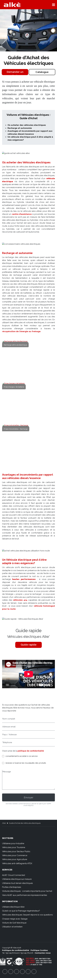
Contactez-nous (43, 953)
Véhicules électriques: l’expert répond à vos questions (27, 915)
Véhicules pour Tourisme (13, 847)
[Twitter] (16, 971)
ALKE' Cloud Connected (13, 875)
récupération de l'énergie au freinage (21, 331)
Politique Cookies (39, 950)
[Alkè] (12, 4)
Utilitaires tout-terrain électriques (17, 883)
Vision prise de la (23, 751)
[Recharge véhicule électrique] (28, 359)
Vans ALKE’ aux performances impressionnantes (24, 895)
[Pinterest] (28, 971)
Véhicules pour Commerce (14, 855)
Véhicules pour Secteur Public (16, 851)
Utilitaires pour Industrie (13, 843)
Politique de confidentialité (15, 950)
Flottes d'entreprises (11, 887)
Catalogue (42, 72)
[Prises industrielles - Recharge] (28, 443)
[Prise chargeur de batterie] (28, 402)
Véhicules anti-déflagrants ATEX (17, 863)
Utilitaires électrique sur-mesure (17, 879)
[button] (53, 4)
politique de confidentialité (30, 751)
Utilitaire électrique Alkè (13, 907)
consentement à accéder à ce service (21, 756)
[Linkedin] (34, 971)
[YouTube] (10, 971)
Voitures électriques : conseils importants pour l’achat (27, 891)
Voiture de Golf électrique (14, 923)
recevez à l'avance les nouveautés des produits (25, 763)
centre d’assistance (22, 214)
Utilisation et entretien (12, 927)
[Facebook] (5, 971)
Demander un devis (15, 72)
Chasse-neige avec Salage (14, 919)
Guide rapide (28, 644)
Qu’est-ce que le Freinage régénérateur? (21, 911)
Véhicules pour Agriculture (14, 859)
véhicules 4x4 (20, 600)
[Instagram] (22, 971)
